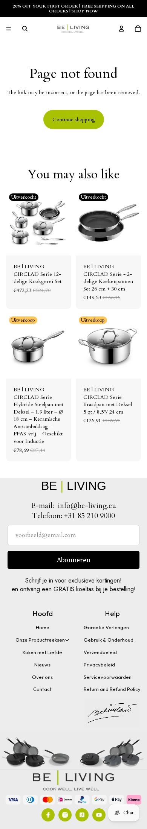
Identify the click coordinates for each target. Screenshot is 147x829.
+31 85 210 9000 (89, 516)
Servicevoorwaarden (108, 677)
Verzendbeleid (100, 652)
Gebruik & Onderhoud (108, 640)
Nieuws (42, 665)
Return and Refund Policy (112, 689)
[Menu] (8, 29)
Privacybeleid (99, 665)
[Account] (121, 28)
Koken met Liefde (42, 652)
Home (42, 627)
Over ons (42, 677)
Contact (42, 689)
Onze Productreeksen (40, 640)
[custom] (48, 814)
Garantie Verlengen (106, 627)
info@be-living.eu (87, 506)
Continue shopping (73, 119)
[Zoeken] (25, 28)
